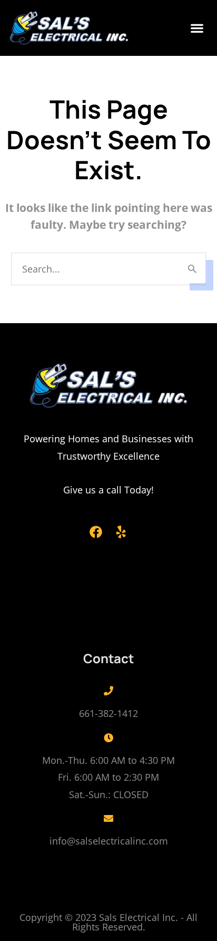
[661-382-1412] (108, 690)
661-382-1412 (108, 713)
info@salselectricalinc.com (109, 841)
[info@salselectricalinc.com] (108, 818)
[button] (197, 28)
